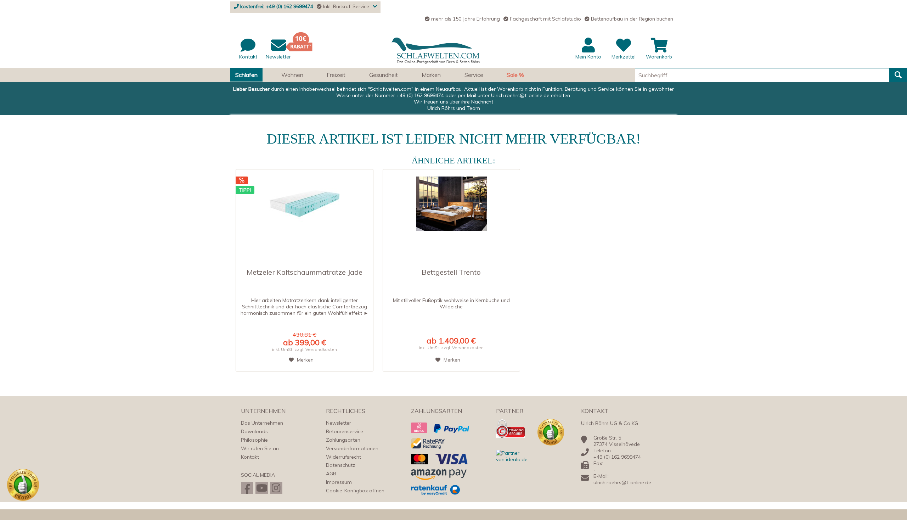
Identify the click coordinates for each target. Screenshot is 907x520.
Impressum (339, 482)
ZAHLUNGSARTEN (436, 410)
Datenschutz (340, 465)
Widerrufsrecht (343, 457)
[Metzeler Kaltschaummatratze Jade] (305, 208)
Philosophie (254, 440)
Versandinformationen (352, 448)
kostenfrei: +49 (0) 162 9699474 (276, 6)
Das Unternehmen (262, 423)
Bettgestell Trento (451, 272)
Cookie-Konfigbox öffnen (355, 490)
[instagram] (276, 488)
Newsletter (338, 423)
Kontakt (250, 457)
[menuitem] (453, 53)
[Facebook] (247, 488)
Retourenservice (344, 431)
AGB (331, 473)
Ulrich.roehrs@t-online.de (520, 95)
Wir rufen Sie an (260, 448)
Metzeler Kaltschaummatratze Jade (304, 272)
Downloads (254, 431)
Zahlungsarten (343, 440)
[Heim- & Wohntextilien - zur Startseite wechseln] (435, 51)
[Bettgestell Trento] (452, 208)
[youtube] (261, 488)
